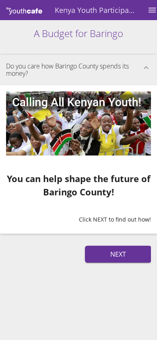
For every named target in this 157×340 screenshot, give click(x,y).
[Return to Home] (24, 10)
